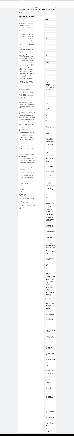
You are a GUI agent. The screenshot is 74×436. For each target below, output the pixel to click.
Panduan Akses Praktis (47, 273)
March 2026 (46, 103)
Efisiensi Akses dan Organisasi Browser (49, 158)
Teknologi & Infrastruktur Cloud (48, 378)
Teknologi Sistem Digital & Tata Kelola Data (49, 411)
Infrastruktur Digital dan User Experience (49, 207)
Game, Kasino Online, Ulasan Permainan (49, 182)
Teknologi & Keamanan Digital (48, 380)
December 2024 (47, 121)
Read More (20, 107)
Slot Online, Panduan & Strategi (48, 354)
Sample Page (36, 7)
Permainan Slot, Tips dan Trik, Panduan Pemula (50, 330)
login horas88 (46, 254)
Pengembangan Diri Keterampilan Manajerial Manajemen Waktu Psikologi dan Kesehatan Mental (49, 315)
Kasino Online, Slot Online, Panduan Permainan (49, 219)
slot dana (46, 55)
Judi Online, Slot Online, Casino (48, 216)
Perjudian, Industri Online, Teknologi (48, 320)
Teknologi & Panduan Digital (48, 383)
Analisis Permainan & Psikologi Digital (49, 139)
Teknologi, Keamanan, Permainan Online (49, 416)
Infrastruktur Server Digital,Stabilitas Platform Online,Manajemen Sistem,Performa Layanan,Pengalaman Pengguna (49, 209)
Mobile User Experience (47, 259)
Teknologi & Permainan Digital (48, 387)
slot (45, 36)
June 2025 (46, 114)
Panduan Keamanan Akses (48, 294)
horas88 (46, 196)
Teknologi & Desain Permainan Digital (49, 373)
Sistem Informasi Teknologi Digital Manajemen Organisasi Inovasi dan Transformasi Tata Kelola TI (50, 342)
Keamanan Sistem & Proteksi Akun (48, 236)
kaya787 (20, 123)
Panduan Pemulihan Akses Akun (48, 305)
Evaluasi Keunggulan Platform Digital (49, 159)
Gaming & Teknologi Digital (48, 183)
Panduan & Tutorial (47, 265)
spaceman (46, 67)
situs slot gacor (47, 26)
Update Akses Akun (47, 431)
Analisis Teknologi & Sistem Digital (48, 143)
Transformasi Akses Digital (48, 418)
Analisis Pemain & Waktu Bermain (48, 138)
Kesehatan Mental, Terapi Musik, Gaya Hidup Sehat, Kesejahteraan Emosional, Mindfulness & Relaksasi (50, 245)
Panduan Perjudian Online (47, 308)
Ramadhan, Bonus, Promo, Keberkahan (49, 336)
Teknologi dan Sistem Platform (48, 396)
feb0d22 (20, 18)
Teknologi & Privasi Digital (48, 388)
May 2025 (46, 115)
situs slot (46, 50)
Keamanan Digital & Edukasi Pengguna (49, 225)
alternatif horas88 (47, 132)
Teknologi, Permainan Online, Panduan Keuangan (50, 417)
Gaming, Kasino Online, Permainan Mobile (49, 189)
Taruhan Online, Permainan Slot (48, 372)
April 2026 (46, 102)
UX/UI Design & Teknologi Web (48, 432)
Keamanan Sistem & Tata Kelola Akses (49, 237)
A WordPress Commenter (48, 95)
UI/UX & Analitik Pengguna (48, 426)
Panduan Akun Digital (47, 274)
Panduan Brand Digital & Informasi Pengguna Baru (50, 278)
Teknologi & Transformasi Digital (48, 389)
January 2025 (46, 120)
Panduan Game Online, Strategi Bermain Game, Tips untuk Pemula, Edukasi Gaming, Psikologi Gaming (49, 292)
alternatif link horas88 (47, 134)
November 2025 (47, 108)
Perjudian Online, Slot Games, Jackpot (49, 319)
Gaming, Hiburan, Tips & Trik (48, 188)
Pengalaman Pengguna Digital (48, 313)
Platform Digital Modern (47, 331)
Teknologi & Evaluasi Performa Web (48, 374)
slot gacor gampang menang (48, 346)
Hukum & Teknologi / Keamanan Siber (49, 202)
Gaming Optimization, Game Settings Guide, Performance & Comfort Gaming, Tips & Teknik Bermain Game (49, 185)
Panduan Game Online (47, 290)
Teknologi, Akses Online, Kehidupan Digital (49, 412)
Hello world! (52, 95)
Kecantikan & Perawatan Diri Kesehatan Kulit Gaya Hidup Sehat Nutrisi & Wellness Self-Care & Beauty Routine (50, 239)
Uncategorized (46, 430)
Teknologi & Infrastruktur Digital (48, 379)
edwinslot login (46, 157)
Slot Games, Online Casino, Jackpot (48, 348)
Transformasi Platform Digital (48, 422)
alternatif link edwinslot (47, 133)
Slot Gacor (46, 38)
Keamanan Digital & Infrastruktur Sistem (49, 226)
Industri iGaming (47, 205)
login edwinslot (46, 253)
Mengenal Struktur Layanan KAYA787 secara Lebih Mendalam (50, 9)
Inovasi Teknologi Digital (47, 213)
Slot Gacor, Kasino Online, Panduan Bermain (49, 347)
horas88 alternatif (47, 197)
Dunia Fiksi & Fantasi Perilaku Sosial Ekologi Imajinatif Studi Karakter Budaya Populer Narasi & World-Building (50, 152)
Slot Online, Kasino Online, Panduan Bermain (49, 353)
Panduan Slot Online (47, 309)
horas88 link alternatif (47, 198)
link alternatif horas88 (47, 250)
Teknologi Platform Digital (48, 410)
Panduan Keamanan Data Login (48, 295)
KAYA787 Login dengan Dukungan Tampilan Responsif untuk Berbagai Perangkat (34, 9)
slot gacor (46, 24)
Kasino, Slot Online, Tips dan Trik (48, 220)
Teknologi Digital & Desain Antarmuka (49, 397)
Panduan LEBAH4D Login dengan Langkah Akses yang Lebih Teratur (45, 0)
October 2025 (46, 109)
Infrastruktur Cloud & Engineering (48, 206)
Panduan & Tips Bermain (47, 264)
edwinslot (46, 153)
